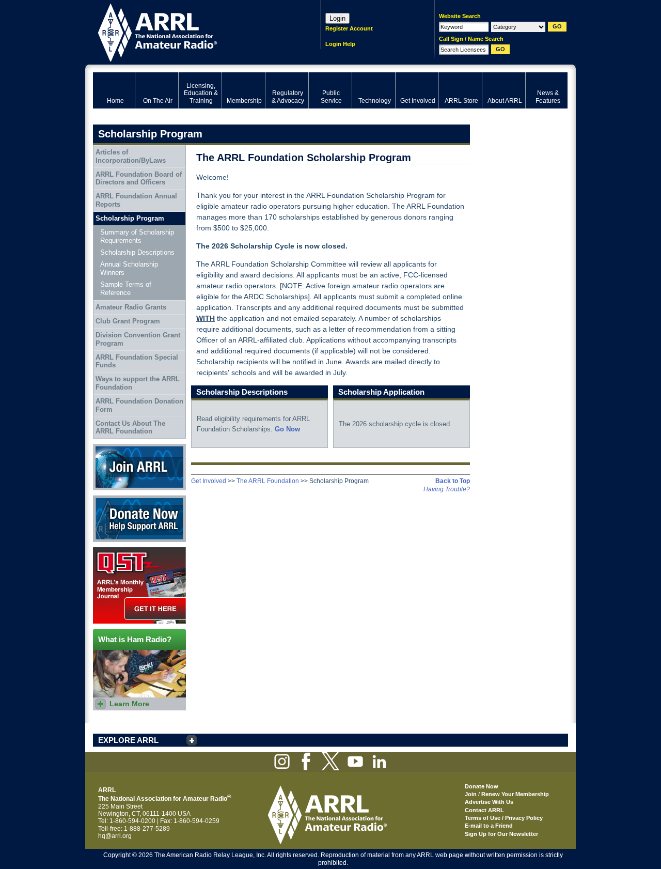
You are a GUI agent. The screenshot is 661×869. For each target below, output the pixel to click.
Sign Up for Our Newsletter (501, 834)
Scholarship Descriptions (137, 252)
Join (471, 794)
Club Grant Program (128, 321)
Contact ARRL (484, 810)
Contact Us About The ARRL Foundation (130, 428)
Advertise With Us (489, 802)
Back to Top (452, 481)
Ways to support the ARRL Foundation (138, 383)
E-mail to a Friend (489, 826)
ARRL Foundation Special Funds (137, 361)
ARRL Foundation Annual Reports (136, 200)
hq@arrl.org (115, 836)
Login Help (340, 44)
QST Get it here (114, 550)
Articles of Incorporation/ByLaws (131, 156)
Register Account (349, 28)
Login (337, 18)
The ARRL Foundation (268, 481)
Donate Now (110, 499)
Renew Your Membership (515, 794)
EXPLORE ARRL (128, 740)
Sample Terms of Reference (125, 289)
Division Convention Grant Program (138, 339)
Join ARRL (108, 447)
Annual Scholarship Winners (129, 268)
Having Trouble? (446, 489)
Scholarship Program (130, 218)
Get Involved (208, 481)
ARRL (193, 31)
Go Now (287, 429)
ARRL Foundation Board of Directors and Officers (139, 178)
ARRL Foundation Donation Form (139, 405)
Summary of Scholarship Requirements (137, 236)
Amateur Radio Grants (131, 307)
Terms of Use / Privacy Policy (504, 818)
